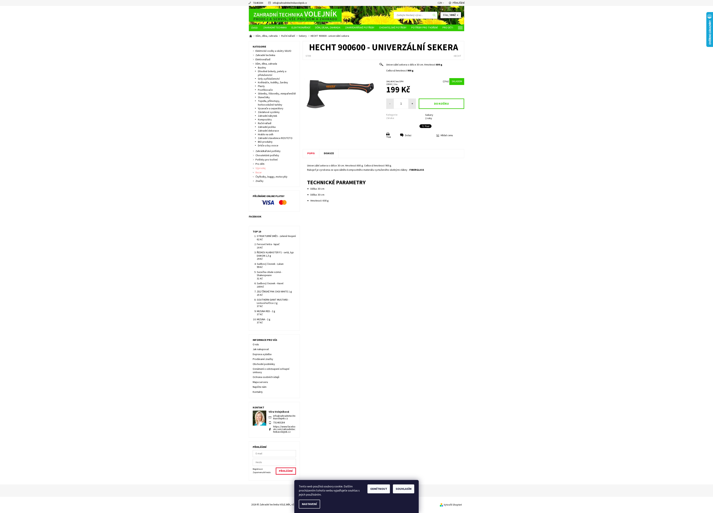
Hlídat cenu (447, 135)
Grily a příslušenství (269, 79)
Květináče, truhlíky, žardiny (273, 82)
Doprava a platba (262, 354)
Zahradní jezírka (267, 127)
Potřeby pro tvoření (424, 27)
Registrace (258, 469)
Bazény (262, 68)
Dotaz (408, 135)
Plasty (261, 86)
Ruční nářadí (264, 123)
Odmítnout (378, 489)
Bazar (258, 172)
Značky (259, 181)
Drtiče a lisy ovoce (268, 145)
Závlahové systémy (269, 112)
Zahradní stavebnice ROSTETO (275, 138)
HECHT (457, 56)
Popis (311, 153)
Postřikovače (265, 90)
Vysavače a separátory (270, 108)
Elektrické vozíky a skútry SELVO (273, 51)
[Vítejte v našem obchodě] (251, 36)
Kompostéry (265, 120)
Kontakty (258, 392)
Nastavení (309, 504)
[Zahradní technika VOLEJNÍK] (295, 15)
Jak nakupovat (261, 349)
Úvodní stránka (255, 27)
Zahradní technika (275, 27)
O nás (256, 344)
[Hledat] (434, 15)
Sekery (429, 115)
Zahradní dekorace (268, 131)
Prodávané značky (263, 359)
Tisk (388, 137)
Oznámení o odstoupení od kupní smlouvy (271, 370)
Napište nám (259, 387)
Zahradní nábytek (267, 116)
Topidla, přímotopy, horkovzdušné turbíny (270, 103)
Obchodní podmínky (264, 364)
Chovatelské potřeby (392, 27)
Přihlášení (459, 3)
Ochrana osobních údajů (266, 377)
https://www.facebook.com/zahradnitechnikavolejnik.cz (284, 429)
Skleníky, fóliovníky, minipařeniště (277, 94)
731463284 (258, 3)
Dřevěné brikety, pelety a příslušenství (272, 73)
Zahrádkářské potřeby (359, 27)
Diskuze (329, 153)
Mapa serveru (260, 382)
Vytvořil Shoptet (453, 505)
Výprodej (260, 168)
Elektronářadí (301, 27)
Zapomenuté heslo (262, 472)
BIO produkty (265, 142)
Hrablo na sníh (265, 134)
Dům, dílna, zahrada (327, 27)
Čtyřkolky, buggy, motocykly (271, 177)
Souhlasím (403, 489)
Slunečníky (264, 97)
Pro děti (447, 27)
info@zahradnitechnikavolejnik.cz (290, 3)
